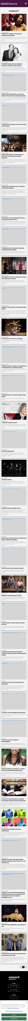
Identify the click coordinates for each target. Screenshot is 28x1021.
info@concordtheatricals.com (14, 997)
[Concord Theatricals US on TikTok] (19, 987)
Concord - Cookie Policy (13, 1008)
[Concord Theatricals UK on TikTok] (19, 991)
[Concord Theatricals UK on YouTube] (16, 991)
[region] (14, 1010)
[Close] (26, 1002)
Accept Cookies (14, 1018)
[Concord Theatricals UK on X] (13, 991)
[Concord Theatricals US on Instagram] (11, 987)
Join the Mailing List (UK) (14, 1000)
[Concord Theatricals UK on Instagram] (11, 991)
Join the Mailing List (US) (14, 998)
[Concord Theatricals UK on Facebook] (9, 991)
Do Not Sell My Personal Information (14, 1011)
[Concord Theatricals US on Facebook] (9, 987)
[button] (25, 3)
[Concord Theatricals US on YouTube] (16, 987)
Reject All (14, 1015)
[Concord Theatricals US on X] (13, 987)
